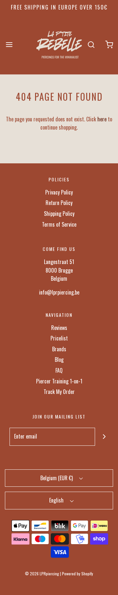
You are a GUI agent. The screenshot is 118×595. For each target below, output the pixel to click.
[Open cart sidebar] (109, 44)
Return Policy (59, 203)
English (57, 500)
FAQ (59, 370)
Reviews (59, 328)
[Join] (104, 437)
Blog (59, 359)
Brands (59, 349)
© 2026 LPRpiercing (42, 573)
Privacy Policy (59, 192)
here (102, 119)
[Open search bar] (91, 44)
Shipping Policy (59, 213)
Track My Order (59, 392)
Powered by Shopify (77, 573)
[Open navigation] (9, 44)
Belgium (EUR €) (57, 478)
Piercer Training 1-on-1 (59, 381)
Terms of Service (59, 224)
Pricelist (59, 338)
